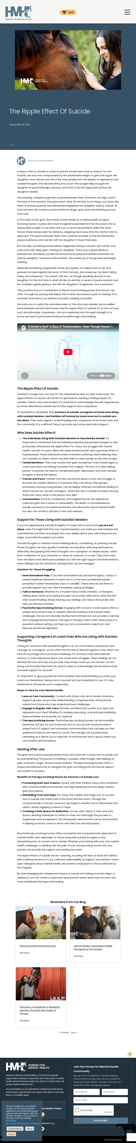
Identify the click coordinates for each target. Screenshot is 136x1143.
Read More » (25, 953)
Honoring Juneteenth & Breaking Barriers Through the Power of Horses (40, 1010)
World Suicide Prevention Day (38, 946)
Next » (74, 1032)
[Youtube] (42, 1129)
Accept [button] (11, 1134)
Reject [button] (29, 1128)
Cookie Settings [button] (15, 1128)
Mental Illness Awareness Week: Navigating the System (93, 948)
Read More (11, 1120)
